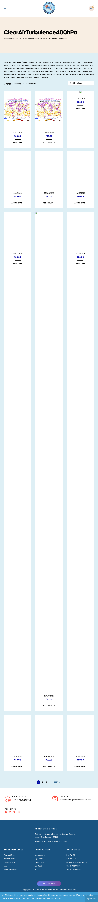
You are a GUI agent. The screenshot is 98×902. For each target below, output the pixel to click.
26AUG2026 (17, 133)
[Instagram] (19, 812)
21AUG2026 (80, 193)
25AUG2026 (49, 133)
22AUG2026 (49, 193)
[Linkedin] (10, 812)
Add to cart (16, 142)
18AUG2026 (80, 756)
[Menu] (6, 8)
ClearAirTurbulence (34, 38)
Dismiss (93, 898)
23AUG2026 (17, 193)
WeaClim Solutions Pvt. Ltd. (48, 889)
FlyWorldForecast (17, 38)
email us (64, 797)
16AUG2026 (49, 756)
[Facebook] (6, 812)
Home (6, 38)
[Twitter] (14, 812)
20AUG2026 (17, 254)
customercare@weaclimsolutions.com (76, 800)
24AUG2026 (80, 99)
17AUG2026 (17, 756)
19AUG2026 (49, 696)
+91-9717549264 (21, 800)
